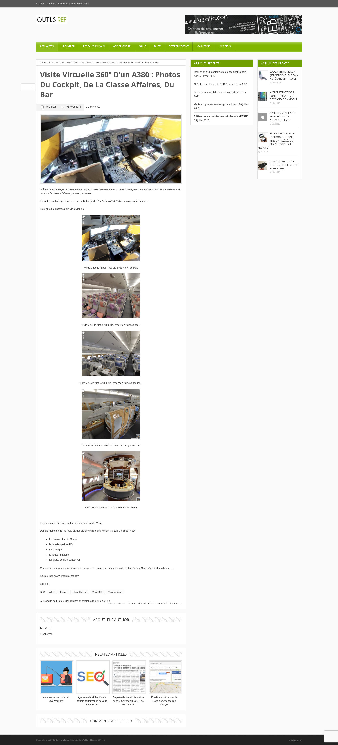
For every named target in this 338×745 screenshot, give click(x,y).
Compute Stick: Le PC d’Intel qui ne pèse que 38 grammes (284, 165)
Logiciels (225, 46)
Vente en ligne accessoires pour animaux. (216, 104)
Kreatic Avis (46, 634)
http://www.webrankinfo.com (64, 576)
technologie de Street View (66, 189)
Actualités (47, 46)
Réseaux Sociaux (94, 46)
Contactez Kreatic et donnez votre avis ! (68, 3)
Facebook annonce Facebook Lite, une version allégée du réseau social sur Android (276, 140)
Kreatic (45, 628)
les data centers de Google (63, 539)
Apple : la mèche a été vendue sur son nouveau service (283, 116)
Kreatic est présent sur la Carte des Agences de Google (164, 701)
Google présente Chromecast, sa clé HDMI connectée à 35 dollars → (145, 603)
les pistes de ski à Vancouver (64, 559)
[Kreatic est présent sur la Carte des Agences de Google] (164, 677)
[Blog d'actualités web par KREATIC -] (51, 23)
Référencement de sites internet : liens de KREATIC (221, 116)
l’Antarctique (56, 549)
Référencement (179, 46)
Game (142, 46)
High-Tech (68, 46)
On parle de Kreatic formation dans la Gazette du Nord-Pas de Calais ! (128, 701)
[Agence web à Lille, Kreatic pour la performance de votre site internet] (92, 677)
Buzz (157, 46)
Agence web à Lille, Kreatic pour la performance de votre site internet (92, 701)
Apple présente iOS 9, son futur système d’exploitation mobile (283, 96)
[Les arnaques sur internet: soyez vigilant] (55, 677)
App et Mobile (122, 46)
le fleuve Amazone (59, 554)
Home (57, 62)
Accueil (40, 3)
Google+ (44, 584)
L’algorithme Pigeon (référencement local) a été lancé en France (284, 75)
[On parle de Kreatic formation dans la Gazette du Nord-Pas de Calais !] (128, 677)
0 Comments (93, 107)
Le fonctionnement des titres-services (214, 92)
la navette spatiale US (61, 544)
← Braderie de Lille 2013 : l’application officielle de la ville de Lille (75, 601)
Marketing (204, 46)
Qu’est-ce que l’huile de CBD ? (210, 84)
